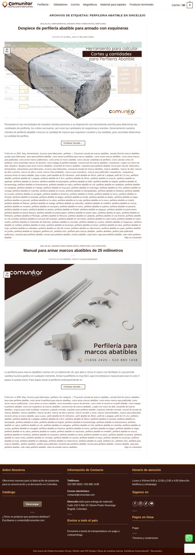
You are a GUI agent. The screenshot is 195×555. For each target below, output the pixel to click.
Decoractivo (156, 551)
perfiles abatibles (103, 231)
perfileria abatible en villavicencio (85, 228)
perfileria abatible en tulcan (86, 225)
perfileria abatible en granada (25, 197)
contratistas (114, 163)
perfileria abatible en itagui (126, 197)
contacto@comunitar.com (30, 520)
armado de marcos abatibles (96, 153)
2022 (42, 24)
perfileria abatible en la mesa (95, 200)
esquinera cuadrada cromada (53, 410)
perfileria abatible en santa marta (101, 219)
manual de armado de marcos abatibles (85, 169)
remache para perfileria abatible (29, 234)
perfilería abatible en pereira (41, 209)
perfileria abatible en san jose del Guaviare (38, 219)
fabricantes (134, 166)
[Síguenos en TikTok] (146, 503)
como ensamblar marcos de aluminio (29, 163)
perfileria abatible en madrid (122, 200)
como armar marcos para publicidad (115, 400)
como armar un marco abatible (62, 160)
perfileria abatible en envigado (28, 194)
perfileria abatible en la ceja (70, 200)
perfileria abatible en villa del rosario (54, 228)
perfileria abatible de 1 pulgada (26, 178)
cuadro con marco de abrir (103, 407)
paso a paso (40, 175)
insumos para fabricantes (56, 169)
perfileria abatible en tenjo (34, 225)
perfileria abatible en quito (109, 213)
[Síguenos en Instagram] (140, 503)
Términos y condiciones (145, 538)
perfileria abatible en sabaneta (81, 216)
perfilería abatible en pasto (16, 209)
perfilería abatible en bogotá (105, 181)
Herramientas (59, 24)
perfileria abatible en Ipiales (101, 197)
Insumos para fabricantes (80, 24)
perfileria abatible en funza (106, 194)
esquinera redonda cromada (109, 410)
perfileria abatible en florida (81, 194)
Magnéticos (90, 4)
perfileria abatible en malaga (42, 203)
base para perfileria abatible (39, 156)
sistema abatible (78, 234)
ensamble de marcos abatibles (66, 166)
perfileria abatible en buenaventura (33, 184)
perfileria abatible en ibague (51, 197)
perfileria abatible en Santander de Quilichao (31, 222)
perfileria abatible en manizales (70, 203)
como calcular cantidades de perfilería (94, 160)
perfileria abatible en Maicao (17, 203)
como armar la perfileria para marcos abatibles (72, 156)
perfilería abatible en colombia (26, 191)
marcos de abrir (127, 169)
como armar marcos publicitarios (33, 160)
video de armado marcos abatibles (62, 447)
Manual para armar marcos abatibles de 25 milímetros (73, 250)
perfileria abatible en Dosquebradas (81, 191)
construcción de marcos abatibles (93, 163)
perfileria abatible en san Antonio (110, 216)
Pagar (135, 528)
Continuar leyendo (73, 143)
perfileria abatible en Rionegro (27, 216)
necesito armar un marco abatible (19, 175)
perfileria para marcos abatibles (81, 231)
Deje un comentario (133, 237)
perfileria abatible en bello (81, 181)
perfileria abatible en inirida (76, 197)
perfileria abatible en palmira (96, 206)
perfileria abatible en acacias (103, 178)
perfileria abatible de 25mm (77, 178)
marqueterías (115, 172)
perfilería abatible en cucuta (52, 191)
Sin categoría (99, 246)
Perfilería (42, 4)
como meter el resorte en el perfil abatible (109, 403)
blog (48, 24)
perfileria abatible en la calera (44, 200)
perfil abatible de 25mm (86, 175)
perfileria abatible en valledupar (23, 228)
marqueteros (127, 172)
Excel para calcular (119, 166)
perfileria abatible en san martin (72, 219)
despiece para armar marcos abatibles (35, 166)
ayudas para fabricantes (15, 156)
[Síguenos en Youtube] (151, 503)
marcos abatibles (111, 169)
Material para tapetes (113, 4)
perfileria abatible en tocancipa (60, 225)
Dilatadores (60, 4)
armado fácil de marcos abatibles (124, 153)
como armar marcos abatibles (107, 156)
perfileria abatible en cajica (61, 184)
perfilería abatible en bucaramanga (80, 422)
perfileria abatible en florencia (56, 194)
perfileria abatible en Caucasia (57, 188)
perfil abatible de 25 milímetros (60, 175)
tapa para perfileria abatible (110, 234)
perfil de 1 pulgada (105, 175)
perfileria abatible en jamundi (17, 200)
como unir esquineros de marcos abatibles (41, 407)
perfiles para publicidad (123, 231)
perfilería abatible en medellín (98, 203)
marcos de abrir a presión (63, 413)
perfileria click (60, 231)
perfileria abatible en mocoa (124, 203)
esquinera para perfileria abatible (96, 166)
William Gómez (87, 37)
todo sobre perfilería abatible (33, 447)
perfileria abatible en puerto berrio (121, 209)
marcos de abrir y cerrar (31, 172)
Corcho (75, 4)
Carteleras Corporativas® (136, 551)
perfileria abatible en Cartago (29, 188)
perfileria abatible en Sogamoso (119, 222)
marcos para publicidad (98, 172)
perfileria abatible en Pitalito (67, 209)
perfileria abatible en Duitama (111, 191)
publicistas (9, 234)
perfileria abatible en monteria (17, 206)
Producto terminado (141, 4)
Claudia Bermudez (89, 259)
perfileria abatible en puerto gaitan (52, 213)
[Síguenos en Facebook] (135, 503)
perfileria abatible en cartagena (57, 425)
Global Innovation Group (59, 551)
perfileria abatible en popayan (93, 209)
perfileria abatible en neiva (71, 206)
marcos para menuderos (76, 172)
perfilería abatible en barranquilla (54, 181)
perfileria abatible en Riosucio (54, 216)
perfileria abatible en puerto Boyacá (20, 213)
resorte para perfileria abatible (57, 234)
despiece (13, 166)
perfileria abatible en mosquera (45, 206)
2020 (42, 246)
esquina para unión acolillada (26, 410)
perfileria (100, 24)
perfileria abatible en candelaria (110, 184)
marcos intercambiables (53, 172)
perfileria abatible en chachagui (85, 188)
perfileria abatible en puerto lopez (82, 213)
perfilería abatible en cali (84, 184)
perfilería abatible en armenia (26, 181)
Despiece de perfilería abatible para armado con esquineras (73, 28)
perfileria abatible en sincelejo (65, 222)
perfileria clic (47, 231)
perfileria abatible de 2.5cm (52, 178)
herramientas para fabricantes (30, 169)
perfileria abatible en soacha (91, 222)
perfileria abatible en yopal (112, 228)
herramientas (10, 169)
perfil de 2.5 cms (122, 175)
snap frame (92, 234)
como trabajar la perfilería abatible (62, 163)
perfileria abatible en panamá (122, 206)
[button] (182, 5)
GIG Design (90, 551)
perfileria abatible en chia (111, 188)
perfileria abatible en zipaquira (27, 231)
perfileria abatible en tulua (110, 225)
